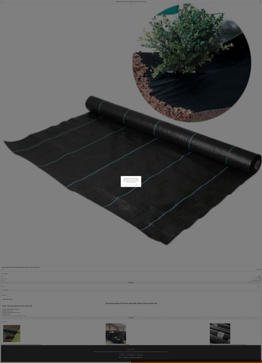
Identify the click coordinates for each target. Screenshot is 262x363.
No (125, 185)
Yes (136, 185)
